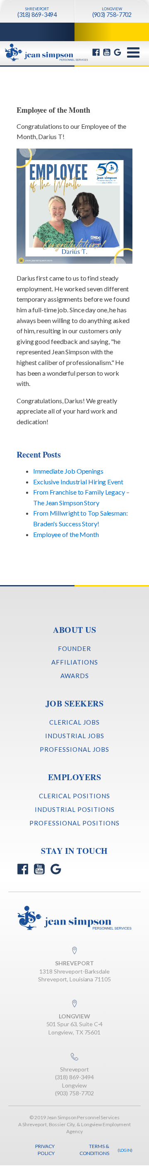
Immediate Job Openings (68, 471)
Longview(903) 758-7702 (74, 1089)
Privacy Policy (44, 1149)
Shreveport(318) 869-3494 (74, 1073)
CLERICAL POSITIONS (74, 795)
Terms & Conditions (94, 1149)
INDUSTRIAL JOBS (74, 735)
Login (125, 1150)
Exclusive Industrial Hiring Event (78, 482)
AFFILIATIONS (74, 662)
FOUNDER (74, 648)
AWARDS (74, 675)
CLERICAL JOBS (74, 722)
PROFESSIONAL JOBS (74, 749)
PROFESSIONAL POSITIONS (74, 823)
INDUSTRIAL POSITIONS (75, 809)
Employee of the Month (66, 534)
